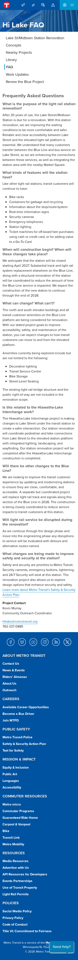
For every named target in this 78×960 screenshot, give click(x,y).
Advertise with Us (15, 867)
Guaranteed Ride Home (20, 817)
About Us (9, 683)
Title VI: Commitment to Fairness (27, 931)
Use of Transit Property (19, 887)
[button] (62, 947)
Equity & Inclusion (15, 767)
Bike (5, 831)
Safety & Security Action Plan (24, 743)
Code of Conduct (14, 924)
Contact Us (10, 663)
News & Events (13, 670)
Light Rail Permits (15, 894)
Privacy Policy (12, 917)
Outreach (9, 690)
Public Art (9, 774)
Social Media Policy (17, 911)
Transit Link (11, 837)
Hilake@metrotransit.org (19, 621)
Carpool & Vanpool (16, 824)
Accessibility (11, 787)
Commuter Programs (18, 811)
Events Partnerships (17, 880)
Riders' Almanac (14, 676)
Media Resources (15, 861)
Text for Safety (13, 750)
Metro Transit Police (17, 737)
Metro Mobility (13, 844)
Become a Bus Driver (18, 713)
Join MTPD (10, 720)
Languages (10, 780)
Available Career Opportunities (25, 707)
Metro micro (11, 804)
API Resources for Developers (24, 874)
